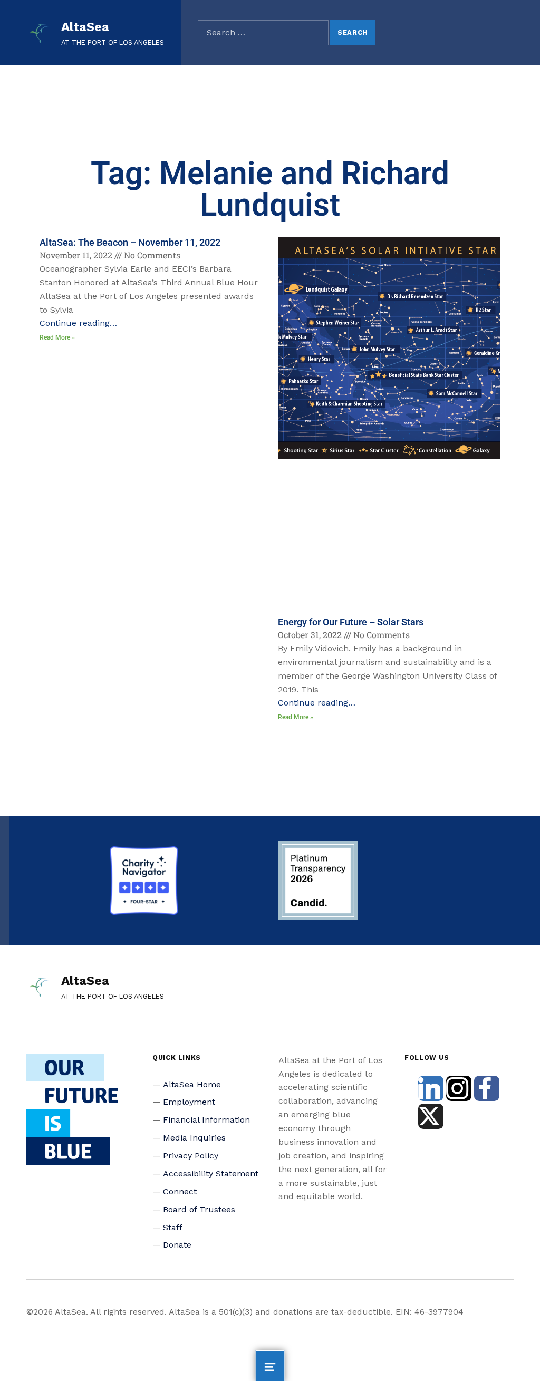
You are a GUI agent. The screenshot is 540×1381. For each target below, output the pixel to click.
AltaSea (85, 27)
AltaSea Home (192, 1084)
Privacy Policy (190, 1156)
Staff (172, 1227)
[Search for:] (263, 32)
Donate (177, 1245)
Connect (180, 1191)
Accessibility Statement (210, 1173)
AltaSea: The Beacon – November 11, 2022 (130, 242)
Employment (189, 1102)
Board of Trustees (199, 1209)
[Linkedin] (430, 1088)
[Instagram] (458, 1088)
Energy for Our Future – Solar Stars (350, 621)
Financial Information (206, 1120)
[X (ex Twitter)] (430, 1116)
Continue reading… (78, 323)
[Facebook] (486, 1088)
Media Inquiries (194, 1138)
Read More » (57, 337)
